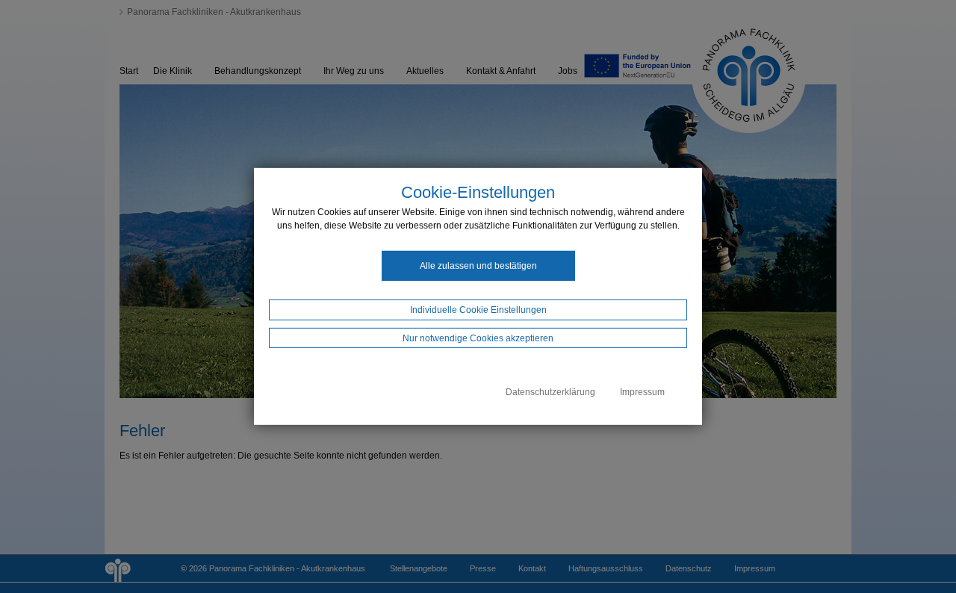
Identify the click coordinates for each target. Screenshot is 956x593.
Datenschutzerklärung (550, 392)
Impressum (642, 392)
